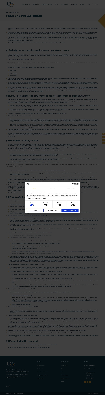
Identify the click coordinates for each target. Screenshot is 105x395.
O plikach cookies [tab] (71, 188)
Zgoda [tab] (34, 188)
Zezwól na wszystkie (70, 210)
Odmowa (35, 210)
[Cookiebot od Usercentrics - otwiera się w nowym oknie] (73, 184)
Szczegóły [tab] (52, 188)
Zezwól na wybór (52, 210)
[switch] (45, 205)
